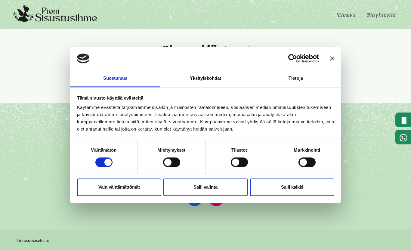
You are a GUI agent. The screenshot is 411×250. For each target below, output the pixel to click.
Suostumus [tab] (115, 78)
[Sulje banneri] (332, 58)
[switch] (171, 162)
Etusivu (346, 14)
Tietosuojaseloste (33, 240)
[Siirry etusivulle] (56, 13)
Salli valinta (205, 187)
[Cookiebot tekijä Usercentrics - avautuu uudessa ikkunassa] (292, 58)
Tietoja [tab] (296, 78)
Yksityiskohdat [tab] (205, 78)
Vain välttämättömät (119, 187)
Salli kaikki (292, 187)
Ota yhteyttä (381, 14)
